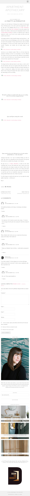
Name (2, 306)
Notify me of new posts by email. (8, 329)
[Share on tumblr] (10, 187)
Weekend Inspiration (23, 193)
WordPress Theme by (15, 494)
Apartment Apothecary (17, 492)
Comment (3, 293)
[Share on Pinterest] (9, 187)
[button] (28, 1)
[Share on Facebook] (5, 187)
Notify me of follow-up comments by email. (10, 326)
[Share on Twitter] (7, 187)
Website (2, 317)
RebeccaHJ (7, 256)
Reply (3, 211)
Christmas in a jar (6, 193)
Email (2, 312)
